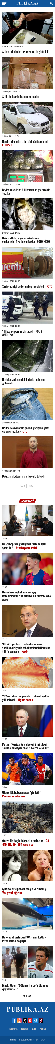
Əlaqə (34, 1029)
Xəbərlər (24, 1029)
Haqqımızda (13, 1029)
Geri (22, 486)
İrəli (31, 486)
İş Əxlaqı (43, 1029)
